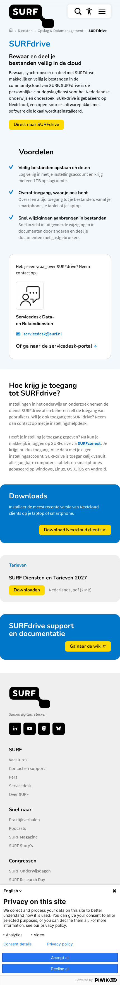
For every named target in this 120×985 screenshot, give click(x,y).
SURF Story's (21, 845)
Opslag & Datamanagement (61, 30)
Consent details (17, 944)
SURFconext (89, 443)
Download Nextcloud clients (73, 530)
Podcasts (17, 828)
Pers (13, 777)
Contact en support (27, 768)
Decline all (60, 968)
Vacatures (18, 759)
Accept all (60, 957)
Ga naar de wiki (86, 646)
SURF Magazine (23, 837)
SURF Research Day (27, 879)
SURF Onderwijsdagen (30, 871)
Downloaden (29, 591)
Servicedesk (20, 785)
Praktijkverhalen (24, 819)
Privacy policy (60, 944)
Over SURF (19, 794)
